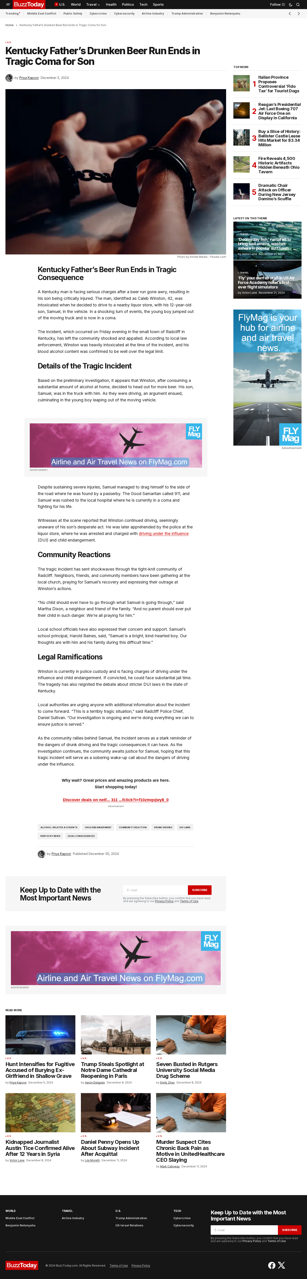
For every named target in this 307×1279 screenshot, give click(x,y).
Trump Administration (187, 13)
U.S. (9, 42)
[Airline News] (116, 445)
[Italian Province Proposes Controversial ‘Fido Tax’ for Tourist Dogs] (241, 83)
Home (9, 25)
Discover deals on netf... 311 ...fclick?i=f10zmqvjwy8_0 (116, 800)
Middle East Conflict (41, 13)
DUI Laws (185, 827)
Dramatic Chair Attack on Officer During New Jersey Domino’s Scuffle (277, 192)
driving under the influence (164, 533)
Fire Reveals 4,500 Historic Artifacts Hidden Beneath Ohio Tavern (278, 165)
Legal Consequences (81, 836)
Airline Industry (153, 13)
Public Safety (72, 13)
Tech (177, 1211)
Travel (244, 234)
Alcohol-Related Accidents (59, 827)
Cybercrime (98, 13)
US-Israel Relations (129, 1225)
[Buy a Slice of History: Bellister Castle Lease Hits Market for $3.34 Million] (241, 137)
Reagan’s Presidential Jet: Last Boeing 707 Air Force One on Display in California (279, 111)
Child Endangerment (98, 827)
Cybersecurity (124, 13)
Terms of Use (189, 901)
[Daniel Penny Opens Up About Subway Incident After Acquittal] (116, 1112)
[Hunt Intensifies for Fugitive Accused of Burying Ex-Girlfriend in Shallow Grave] (40, 1034)
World (10, 1211)
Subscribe (199, 890)
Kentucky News (50, 836)
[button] (8, 4)
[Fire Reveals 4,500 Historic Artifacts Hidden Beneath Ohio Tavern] (241, 164)
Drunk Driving (163, 827)
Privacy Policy (164, 901)
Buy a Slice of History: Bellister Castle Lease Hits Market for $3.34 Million (279, 138)
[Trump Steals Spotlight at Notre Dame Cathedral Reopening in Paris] (116, 1034)
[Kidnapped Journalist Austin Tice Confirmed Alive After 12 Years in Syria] (40, 1112)
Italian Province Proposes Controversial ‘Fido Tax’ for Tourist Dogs (278, 84)
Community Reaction (133, 827)
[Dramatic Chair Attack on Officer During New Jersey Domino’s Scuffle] (241, 191)
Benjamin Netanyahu (225, 13)
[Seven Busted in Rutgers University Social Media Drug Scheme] (191, 1034)
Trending (12, 13)
